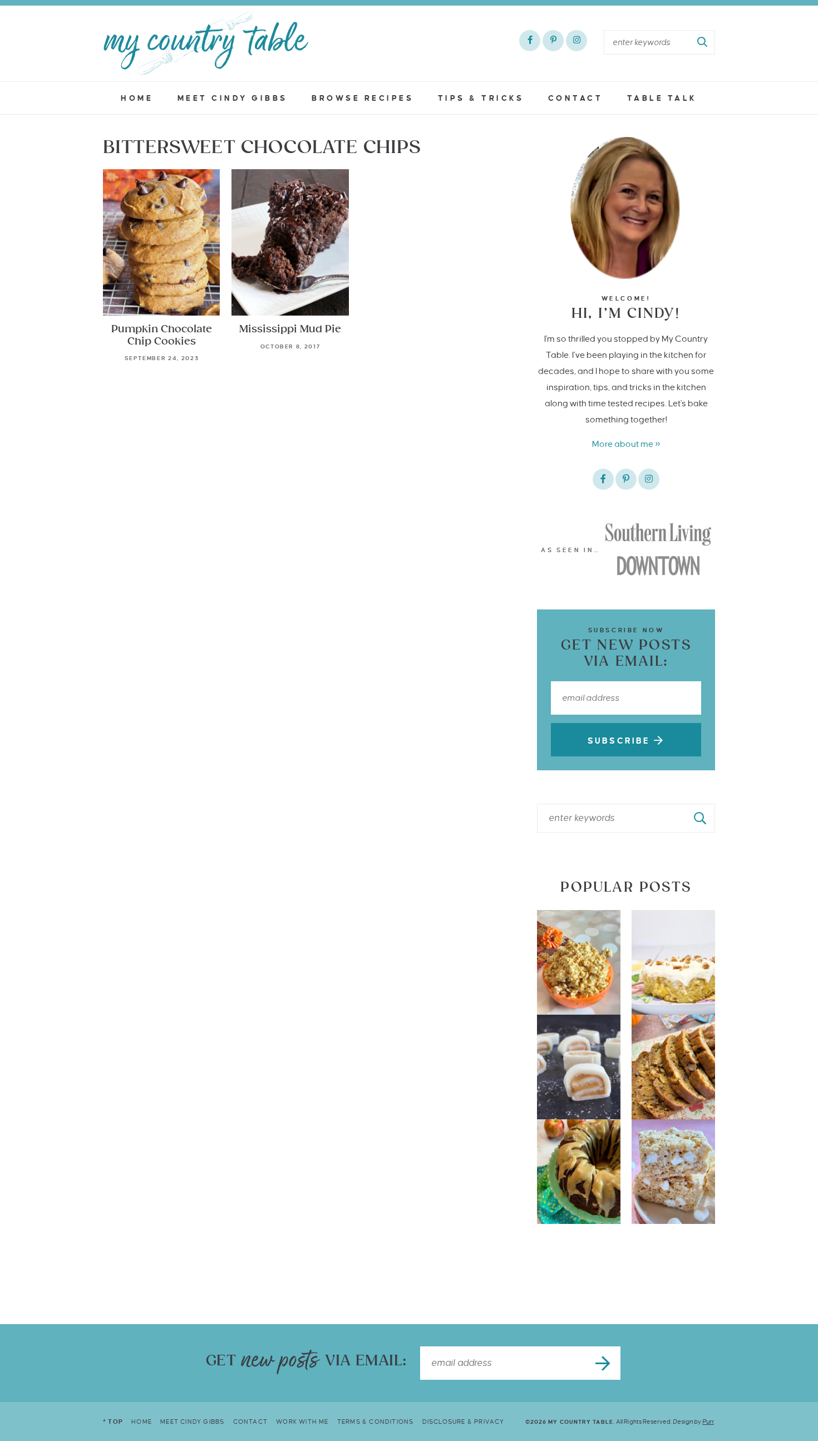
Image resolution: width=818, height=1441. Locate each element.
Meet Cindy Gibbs (233, 98)
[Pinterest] (553, 40)
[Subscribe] (603, 1363)
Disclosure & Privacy (463, 1421)
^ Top (113, 1421)
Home (137, 98)
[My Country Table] (206, 43)
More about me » (626, 444)
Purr (708, 1421)
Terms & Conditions (375, 1421)
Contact (575, 98)
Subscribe (621, 740)
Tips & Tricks (481, 98)
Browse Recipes (362, 98)
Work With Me (302, 1421)
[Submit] (702, 42)
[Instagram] (576, 40)
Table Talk (662, 98)
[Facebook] (529, 40)
